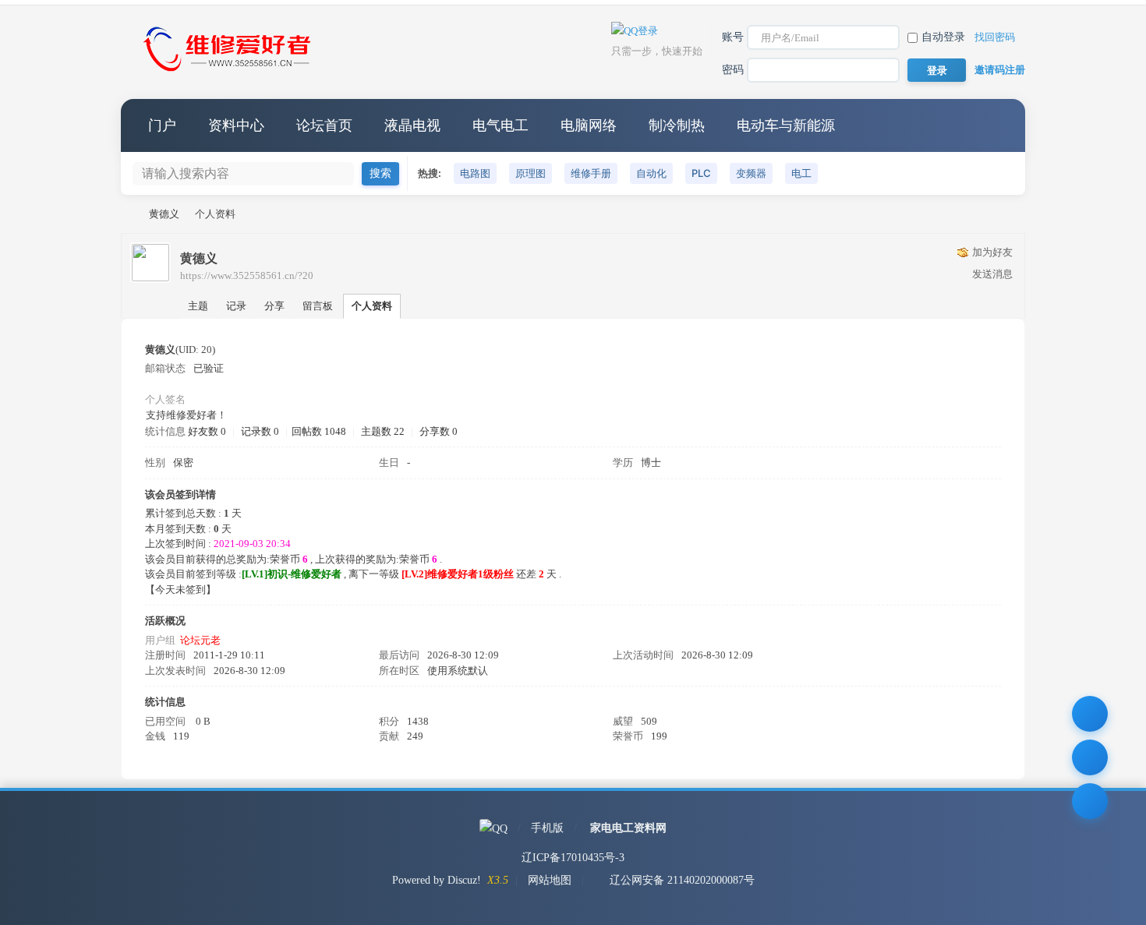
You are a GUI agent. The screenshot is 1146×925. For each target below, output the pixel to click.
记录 (236, 306)
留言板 (317, 306)
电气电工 (500, 125)
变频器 (751, 173)
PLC (701, 173)
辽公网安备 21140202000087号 (682, 880)
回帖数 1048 (319, 431)
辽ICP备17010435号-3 (573, 857)
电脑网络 (589, 125)
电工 (801, 173)
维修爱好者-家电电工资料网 (127, 214)
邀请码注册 (999, 70)
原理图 (530, 173)
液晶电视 (412, 125)
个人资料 (372, 306)
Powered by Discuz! (436, 880)
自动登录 (943, 37)
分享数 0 (438, 431)
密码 (733, 70)
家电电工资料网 (628, 828)
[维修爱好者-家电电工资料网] (230, 73)
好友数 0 (207, 431)
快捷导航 (998, 125)
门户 (162, 125)
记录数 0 (260, 431)
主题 (198, 306)
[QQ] (493, 828)
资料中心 (236, 125)
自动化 (651, 173)
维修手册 (591, 173)
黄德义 (164, 214)
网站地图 (549, 880)
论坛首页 (324, 125)
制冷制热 (677, 125)
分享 (274, 306)
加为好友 (992, 252)
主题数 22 (383, 431)
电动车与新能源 (786, 125)
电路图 (475, 173)
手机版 (547, 828)
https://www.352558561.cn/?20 (246, 275)
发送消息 (992, 274)
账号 (733, 37)
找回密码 (994, 37)
